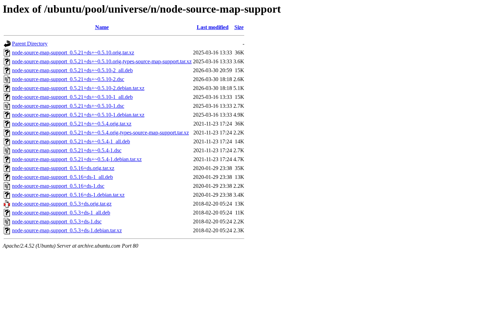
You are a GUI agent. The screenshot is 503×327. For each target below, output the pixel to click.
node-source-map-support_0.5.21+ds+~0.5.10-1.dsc (68, 106)
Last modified (213, 27)
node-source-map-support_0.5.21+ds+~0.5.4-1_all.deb (71, 141)
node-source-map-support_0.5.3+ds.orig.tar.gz (62, 204)
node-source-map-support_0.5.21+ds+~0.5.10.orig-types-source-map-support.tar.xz (102, 61)
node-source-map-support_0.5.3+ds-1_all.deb (61, 212)
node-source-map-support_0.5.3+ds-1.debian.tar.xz (67, 230)
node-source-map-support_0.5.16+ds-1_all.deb (62, 177)
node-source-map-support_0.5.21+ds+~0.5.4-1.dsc (66, 150)
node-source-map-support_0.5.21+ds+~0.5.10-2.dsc (68, 79)
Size (239, 27)
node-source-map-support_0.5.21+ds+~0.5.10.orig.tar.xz (73, 52)
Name (102, 27)
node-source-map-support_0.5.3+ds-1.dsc (57, 221)
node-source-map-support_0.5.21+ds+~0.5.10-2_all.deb (72, 70)
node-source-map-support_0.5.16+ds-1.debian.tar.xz (68, 195)
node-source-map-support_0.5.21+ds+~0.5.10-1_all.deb (72, 97)
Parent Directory (30, 44)
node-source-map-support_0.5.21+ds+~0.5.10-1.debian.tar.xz (78, 115)
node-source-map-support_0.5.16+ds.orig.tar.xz (63, 168)
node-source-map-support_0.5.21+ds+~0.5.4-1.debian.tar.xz (77, 159)
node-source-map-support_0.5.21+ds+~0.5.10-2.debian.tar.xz (78, 88)
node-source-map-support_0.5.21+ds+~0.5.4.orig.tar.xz (71, 124)
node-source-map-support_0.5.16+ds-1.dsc (58, 186)
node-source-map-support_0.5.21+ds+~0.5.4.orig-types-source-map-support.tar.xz (100, 132)
